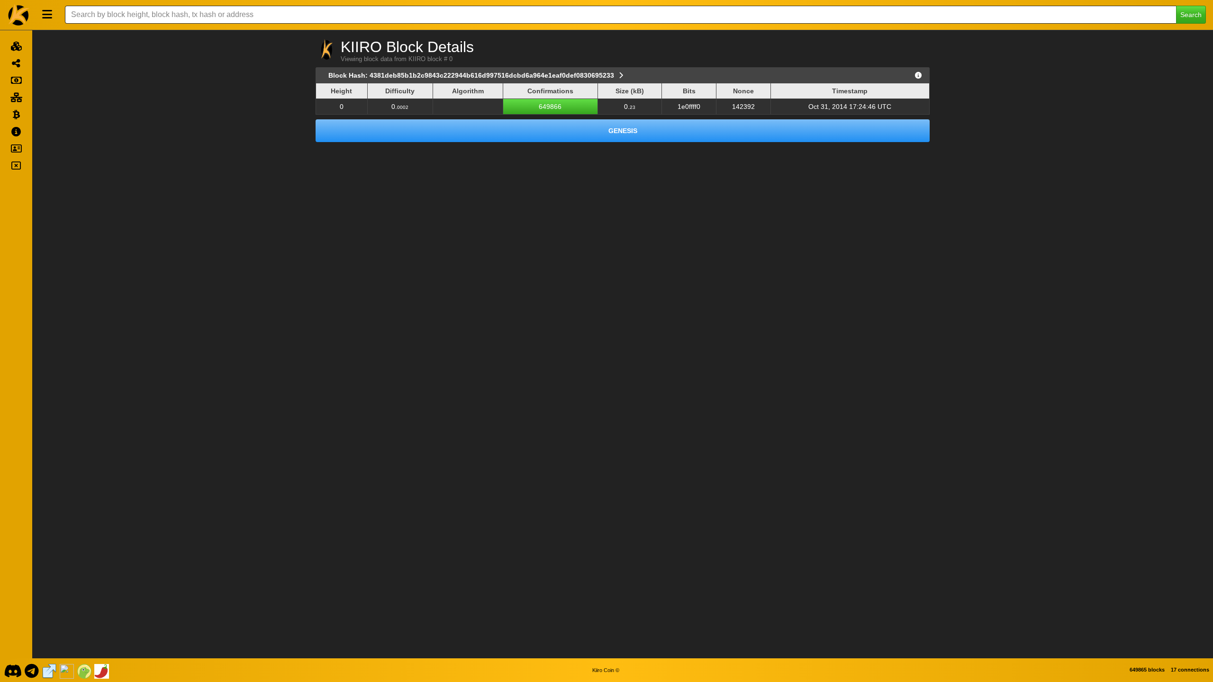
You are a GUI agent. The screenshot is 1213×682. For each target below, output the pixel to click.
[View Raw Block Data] (918, 75)
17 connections (1190, 670)
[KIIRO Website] (49, 670)
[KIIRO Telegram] (32, 670)
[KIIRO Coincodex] (67, 670)
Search (1191, 14)
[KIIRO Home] (19, 15)
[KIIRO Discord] (12, 670)
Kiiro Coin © (605, 670)
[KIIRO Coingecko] (84, 670)
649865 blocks (1147, 670)
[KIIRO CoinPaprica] (102, 670)
